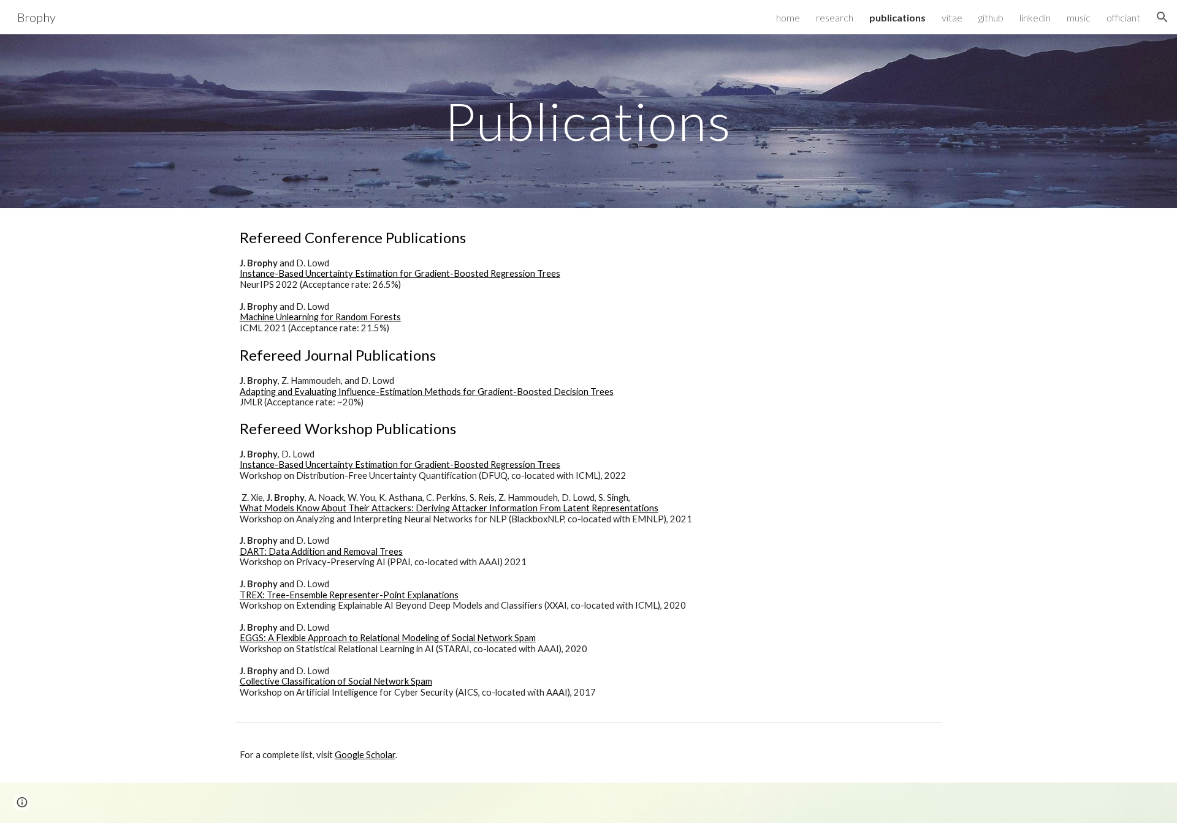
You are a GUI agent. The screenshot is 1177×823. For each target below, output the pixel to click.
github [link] (991, 17)
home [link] (788, 17)
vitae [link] (952, 17)
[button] (1162, 17)
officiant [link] (1123, 17)
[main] (588, 121)
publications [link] (897, 17)
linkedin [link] (1035, 17)
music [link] (1079, 17)
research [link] (834, 17)
